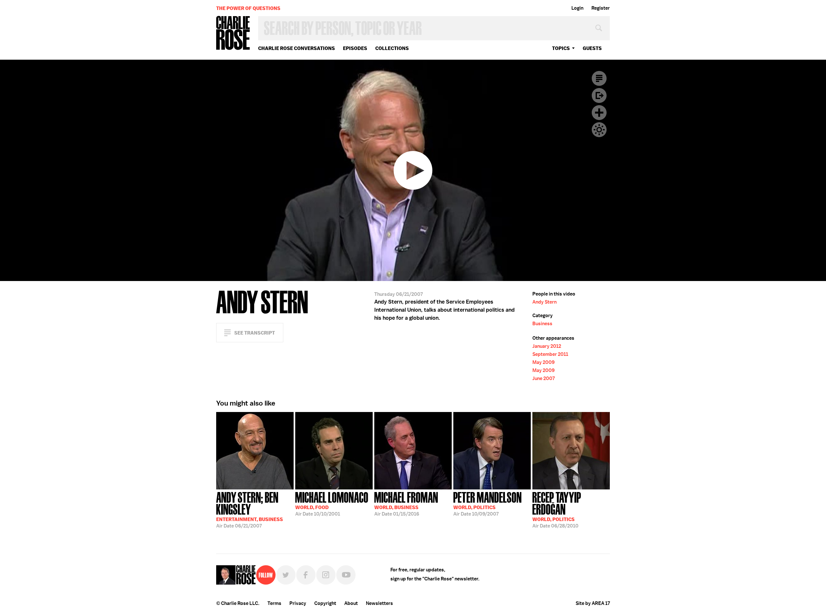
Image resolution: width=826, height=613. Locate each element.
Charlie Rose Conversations (296, 48)
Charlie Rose (233, 33)
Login (577, 8)
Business (542, 323)
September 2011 (550, 354)
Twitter (286, 575)
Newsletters (379, 603)
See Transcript (254, 333)
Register (600, 8)
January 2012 (546, 346)
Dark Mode (599, 129)
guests (592, 48)
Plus (599, 112)
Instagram (326, 575)
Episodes (355, 48)
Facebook (306, 575)
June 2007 (543, 378)
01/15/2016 (406, 503)
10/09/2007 (487, 503)
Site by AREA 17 (593, 603)
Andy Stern (544, 302)
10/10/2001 (331, 503)
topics (561, 48)
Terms (274, 603)
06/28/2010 (556, 509)
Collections (392, 48)
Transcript (599, 78)
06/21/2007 (249, 509)
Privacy (297, 603)
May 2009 (543, 362)
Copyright (325, 603)
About (351, 603)
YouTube (346, 575)
